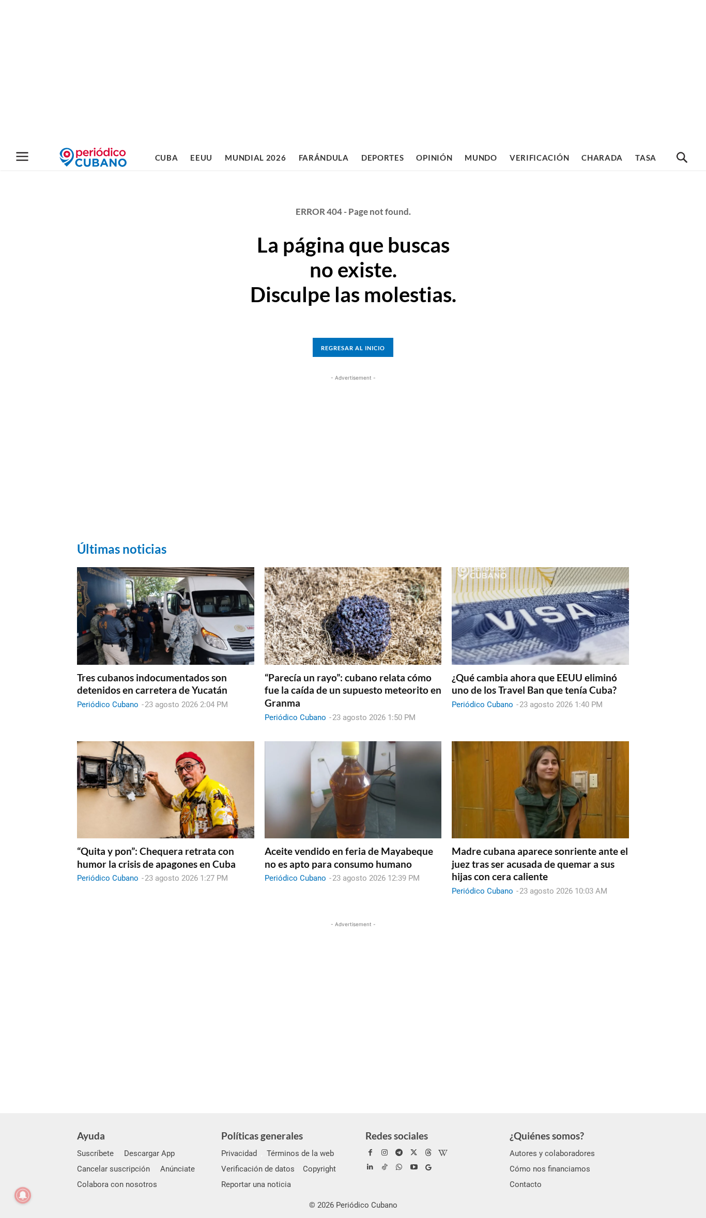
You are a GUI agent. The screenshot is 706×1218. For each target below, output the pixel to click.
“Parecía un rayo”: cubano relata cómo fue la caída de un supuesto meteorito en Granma (353, 690)
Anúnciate (177, 1169)
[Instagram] (384, 1153)
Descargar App (149, 1153)
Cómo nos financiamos (550, 1169)
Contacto (526, 1184)
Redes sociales (396, 1136)
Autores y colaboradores (552, 1153)
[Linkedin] (370, 1167)
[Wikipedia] (443, 1153)
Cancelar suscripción (113, 1169)
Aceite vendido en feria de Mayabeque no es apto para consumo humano (349, 857)
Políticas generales (262, 1136)
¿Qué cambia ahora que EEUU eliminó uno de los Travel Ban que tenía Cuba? (534, 684)
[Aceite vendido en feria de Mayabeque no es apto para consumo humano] (353, 789)
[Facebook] (370, 1153)
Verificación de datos (258, 1169)
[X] (414, 1153)
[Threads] (428, 1153)
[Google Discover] (428, 1167)
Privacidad (239, 1153)
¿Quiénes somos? (547, 1136)
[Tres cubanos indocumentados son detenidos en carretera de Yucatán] (165, 615)
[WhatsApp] (399, 1167)
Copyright (319, 1169)
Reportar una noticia (256, 1184)
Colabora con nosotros (117, 1184)
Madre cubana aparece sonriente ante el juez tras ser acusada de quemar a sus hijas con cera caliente (540, 863)
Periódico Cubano (108, 704)
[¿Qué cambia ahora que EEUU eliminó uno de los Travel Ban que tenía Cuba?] (540, 615)
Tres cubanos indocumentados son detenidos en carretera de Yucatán (152, 684)
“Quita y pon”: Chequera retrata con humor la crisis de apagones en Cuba (156, 857)
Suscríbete (95, 1153)
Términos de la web (300, 1153)
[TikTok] (384, 1167)
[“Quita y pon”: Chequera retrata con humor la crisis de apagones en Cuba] (165, 789)
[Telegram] (399, 1153)
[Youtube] (414, 1167)
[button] (682, 158)
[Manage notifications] (22, 1195)
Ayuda (91, 1136)
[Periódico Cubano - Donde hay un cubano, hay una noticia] (93, 157)
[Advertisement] (353, 72)
